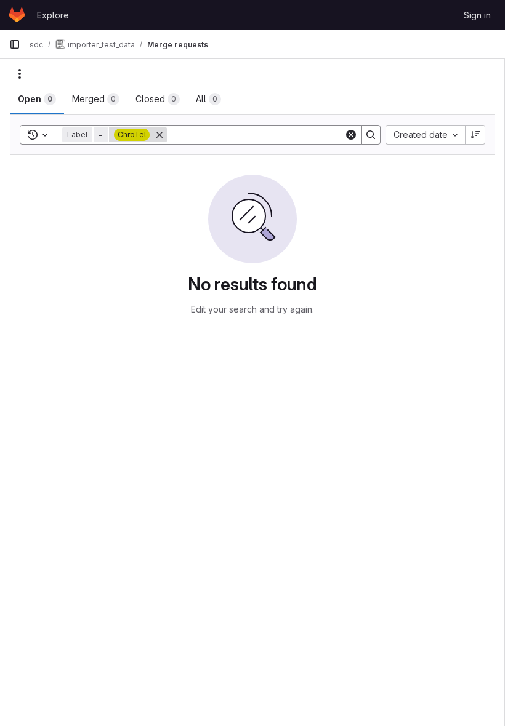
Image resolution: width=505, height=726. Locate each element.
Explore (53, 15)
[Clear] (351, 134)
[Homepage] (17, 15)
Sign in (477, 15)
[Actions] (20, 74)
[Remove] (159, 134)
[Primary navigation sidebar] (15, 44)
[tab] (37, 99)
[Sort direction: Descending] (475, 135)
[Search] (371, 135)
